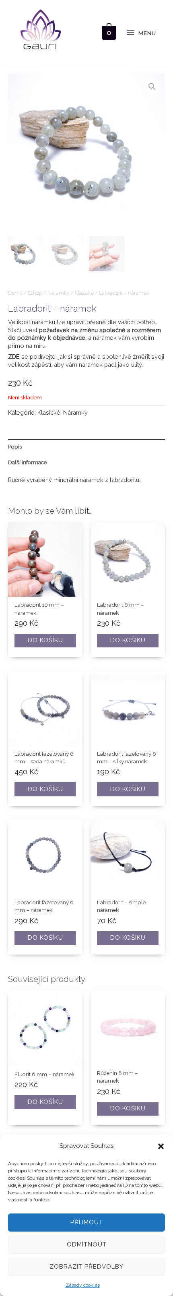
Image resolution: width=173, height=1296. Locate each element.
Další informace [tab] (27, 462)
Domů (15, 293)
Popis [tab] (15, 446)
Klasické (84, 293)
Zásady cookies (83, 1285)
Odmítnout (87, 1244)
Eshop (35, 293)
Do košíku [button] (45, 640)
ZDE (14, 356)
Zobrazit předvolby (86, 1266)
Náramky (58, 293)
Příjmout (86, 1222)
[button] (161, 1146)
